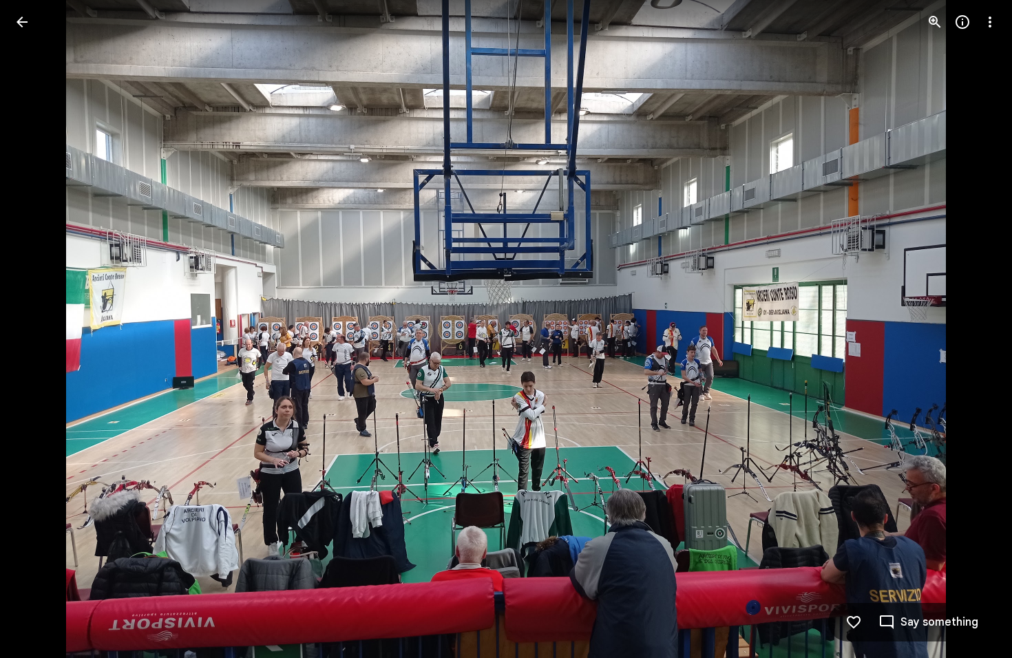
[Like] (853, 622)
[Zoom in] (935, 22)
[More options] (990, 22)
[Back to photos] (22, 22)
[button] (973, 329)
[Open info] (962, 22)
